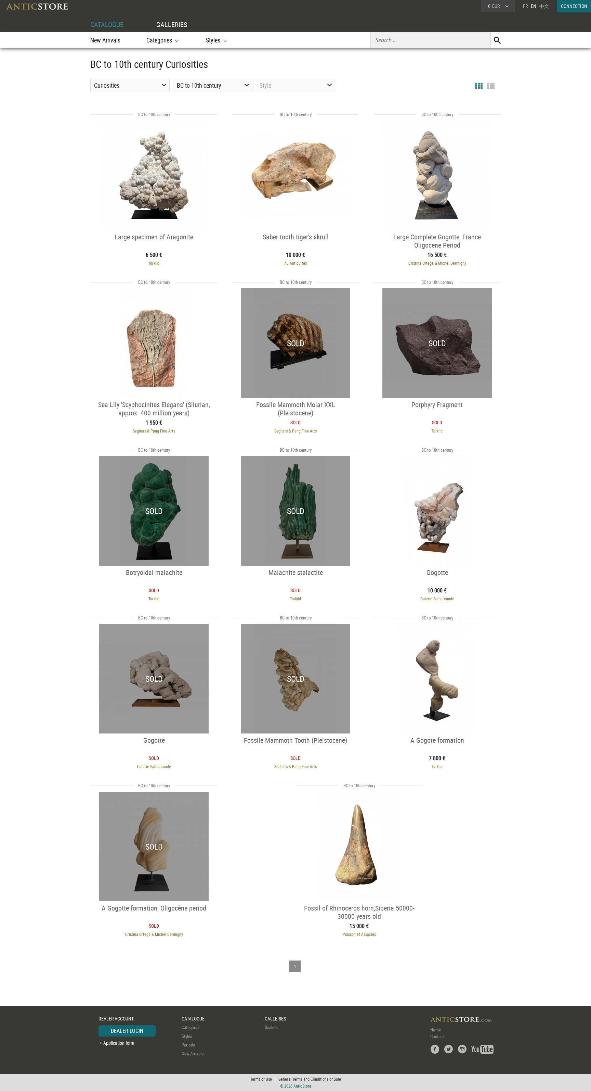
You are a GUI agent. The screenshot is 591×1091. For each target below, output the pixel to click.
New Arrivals (105, 40)
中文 (544, 6)
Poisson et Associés (359, 934)
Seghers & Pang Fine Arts (154, 431)
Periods (188, 1045)
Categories (191, 1027)
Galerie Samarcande (437, 598)
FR (525, 6)
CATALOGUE (106, 24)
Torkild (153, 263)
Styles (187, 1036)
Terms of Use (261, 1079)
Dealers (271, 1027)
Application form (118, 1043)
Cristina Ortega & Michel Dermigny (437, 263)
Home (435, 1030)
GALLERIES (171, 24)
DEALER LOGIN (127, 1030)
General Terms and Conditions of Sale (309, 1079)
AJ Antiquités (295, 263)
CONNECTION (574, 6)
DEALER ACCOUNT (116, 1018)
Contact (437, 1036)
